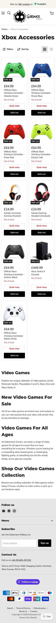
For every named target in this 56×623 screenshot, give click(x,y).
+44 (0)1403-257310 (21, 560)
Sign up (44, 543)
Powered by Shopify (28, 617)
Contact (33, 611)
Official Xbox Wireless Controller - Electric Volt (41, 154)
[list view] (51, 49)
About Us (23, 611)
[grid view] (44, 49)
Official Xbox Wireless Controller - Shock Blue (41, 92)
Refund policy (40, 608)
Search (10, 608)
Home (4, 29)
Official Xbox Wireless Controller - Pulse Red (14, 154)
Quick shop (14, 106)
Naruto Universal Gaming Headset (12, 214)
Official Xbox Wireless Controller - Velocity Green (14, 92)
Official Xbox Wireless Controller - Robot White (14, 335)
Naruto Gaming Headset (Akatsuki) (40, 214)
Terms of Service (23, 608)
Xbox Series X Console (38, 273)
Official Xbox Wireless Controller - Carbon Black (14, 274)
